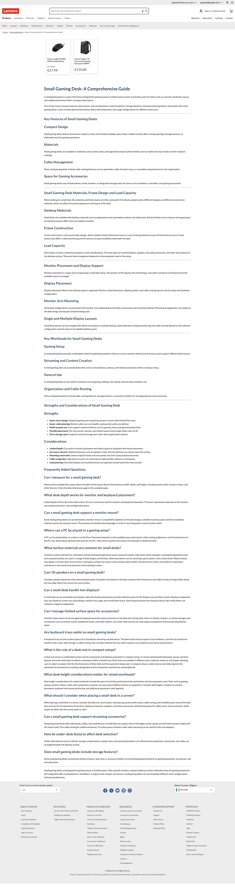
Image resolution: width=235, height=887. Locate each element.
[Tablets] (64, 26)
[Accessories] (87, 26)
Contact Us (157, 811)
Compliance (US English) (30, 824)
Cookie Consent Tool (84, 875)
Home (5, 32)
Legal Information (28, 828)
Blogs (122, 837)
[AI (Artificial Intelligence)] (140, 26)
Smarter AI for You (94, 815)
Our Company (26, 811)
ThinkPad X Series (193, 815)
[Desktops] (29, 26)
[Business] (200, 18)
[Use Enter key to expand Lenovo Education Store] (222, 2)
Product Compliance (128, 846)
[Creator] (234, 18)
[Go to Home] (10, 11)
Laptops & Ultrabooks (95, 811)
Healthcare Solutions (62, 815)
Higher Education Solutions (64, 819)
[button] (227, 2)
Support (156, 815)
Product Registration (128, 828)
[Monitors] (55, 26)
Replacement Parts (94, 854)
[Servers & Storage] (116, 26)
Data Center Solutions (95, 837)
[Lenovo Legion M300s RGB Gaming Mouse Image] (58, 47)
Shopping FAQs (159, 828)
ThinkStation (191, 850)
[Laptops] (18, 26)
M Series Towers (192, 832)
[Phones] (73, 26)
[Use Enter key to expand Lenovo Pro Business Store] (196, 2)
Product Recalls (93, 850)
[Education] (213, 18)
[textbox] (195, 790)
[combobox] (92, 11)
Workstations (92, 832)
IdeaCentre (190, 841)
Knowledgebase (16, 32)
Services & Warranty (95, 846)
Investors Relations (28, 819)
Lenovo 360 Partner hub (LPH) (66, 811)
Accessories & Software (96, 841)
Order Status (158, 819)
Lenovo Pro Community (129, 815)
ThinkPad (190, 819)
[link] (232, 3)
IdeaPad (189, 824)
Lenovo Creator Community (131, 811)
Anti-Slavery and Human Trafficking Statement (149, 875)
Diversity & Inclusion (29, 837)
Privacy (72, 875)
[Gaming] (223, 18)
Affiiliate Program (127, 850)
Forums (123, 832)
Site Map (107, 875)
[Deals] (8, 26)
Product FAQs (158, 824)
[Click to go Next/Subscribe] (56, 790)
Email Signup (125, 824)
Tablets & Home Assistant (97, 828)
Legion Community (127, 819)
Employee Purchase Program (131, 854)
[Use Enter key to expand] (227, 11)
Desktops (91, 824)
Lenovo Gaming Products (97, 819)
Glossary (123, 859)
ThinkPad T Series (193, 811)
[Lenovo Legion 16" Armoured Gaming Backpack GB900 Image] (86, 47)
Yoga (188, 828)
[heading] (58, 60)
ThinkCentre (191, 837)
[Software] (98, 26)
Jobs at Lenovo (27, 832)
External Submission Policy (121, 875)
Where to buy (125, 841)
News (23, 815)
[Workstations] (44, 26)
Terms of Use (97, 875)
